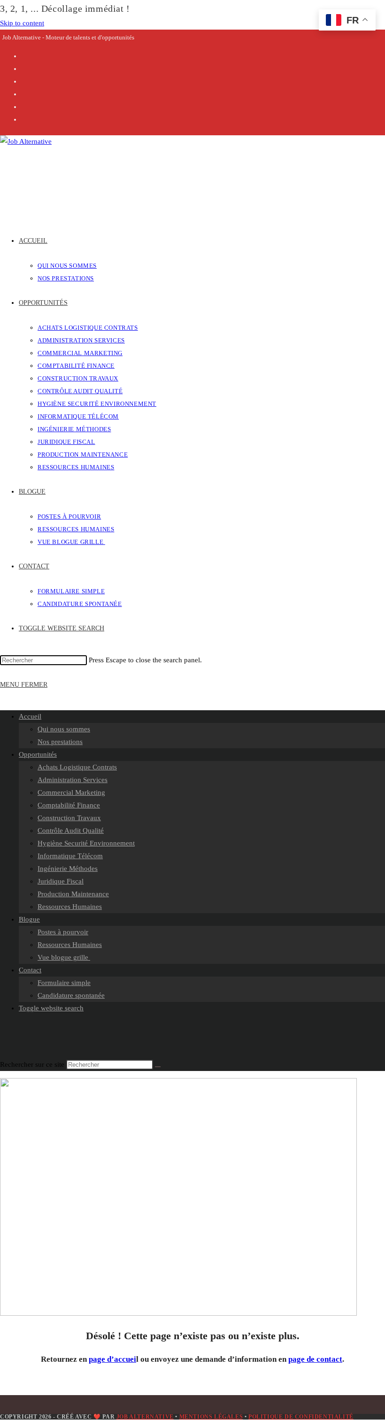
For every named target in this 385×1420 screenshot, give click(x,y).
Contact (30, 970)
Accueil (30, 716)
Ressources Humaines (70, 906)
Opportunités (38, 754)
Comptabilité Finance (69, 805)
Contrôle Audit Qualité (71, 830)
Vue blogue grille (64, 957)
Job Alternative (145, 1416)
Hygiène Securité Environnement (86, 843)
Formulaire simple (64, 982)
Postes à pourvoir (63, 932)
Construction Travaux (69, 818)
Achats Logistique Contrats (77, 767)
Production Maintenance (73, 894)
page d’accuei (112, 1359)
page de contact (315, 1359)
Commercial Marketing (71, 792)
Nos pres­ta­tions (60, 741)
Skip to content (22, 23)
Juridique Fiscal (61, 881)
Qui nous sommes (64, 729)
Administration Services (73, 780)
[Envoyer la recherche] (158, 1066)
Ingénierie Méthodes (68, 868)
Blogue (29, 919)
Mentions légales (211, 1416)
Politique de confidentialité (301, 1416)
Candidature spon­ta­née (71, 995)
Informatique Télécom (70, 856)
